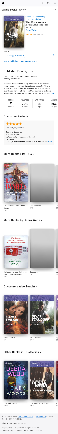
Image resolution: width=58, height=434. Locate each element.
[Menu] (55, 3)
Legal (31, 431)
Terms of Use (21, 431)
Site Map (38, 431)
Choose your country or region (14, 423)
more (52, 93)
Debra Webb (31, 30)
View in (13, 56)
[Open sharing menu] (53, 55)
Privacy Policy (7, 431)
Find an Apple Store (25, 417)
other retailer (41, 417)
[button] (42, 3)
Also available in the (19, 61)
